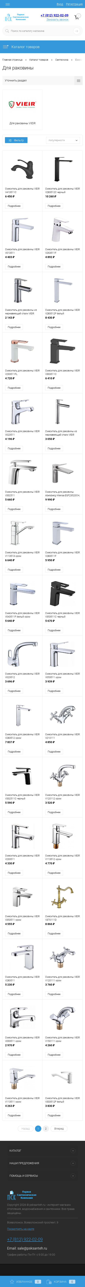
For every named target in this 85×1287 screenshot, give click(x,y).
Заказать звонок (57, 19)
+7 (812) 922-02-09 (54, 15)
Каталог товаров (25, 47)
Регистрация (74, 4)
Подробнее (14, 205)
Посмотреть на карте (20, 1228)
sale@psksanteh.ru (32, 1248)
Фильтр (19, 140)
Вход (60, 4)
